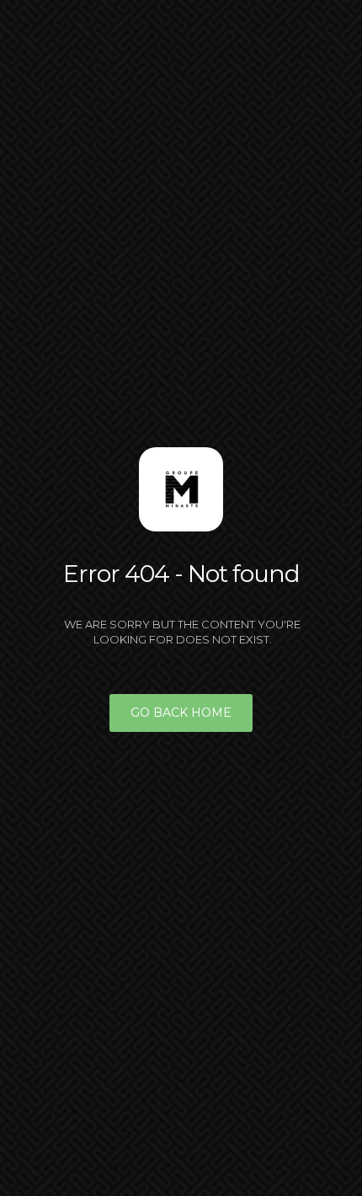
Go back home (181, 712)
